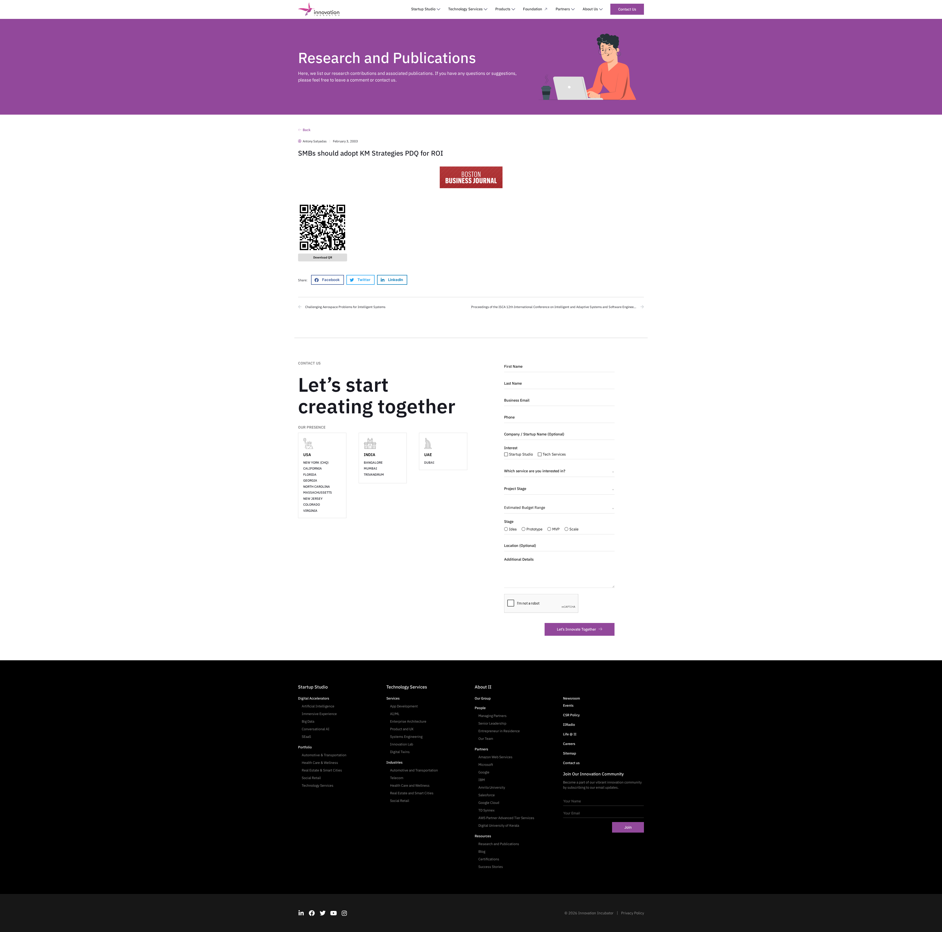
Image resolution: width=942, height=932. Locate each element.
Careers (569, 744)
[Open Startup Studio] (438, 9)
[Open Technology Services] (485, 9)
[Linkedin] (301, 913)
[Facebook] (312, 913)
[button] (327, 280)
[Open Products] (513, 9)
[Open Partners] (573, 9)
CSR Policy (571, 715)
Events (568, 705)
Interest (510, 448)
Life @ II (569, 734)
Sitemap (569, 753)
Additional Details (519, 559)
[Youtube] (333, 913)
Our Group (483, 698)
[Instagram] (344, 913)
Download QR (322, 257)
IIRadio (569, 724)
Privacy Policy (632, 913)
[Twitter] (323, 913)
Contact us (571, 763)
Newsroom (571, 698)
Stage (508, 522)
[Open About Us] (601, 9)
